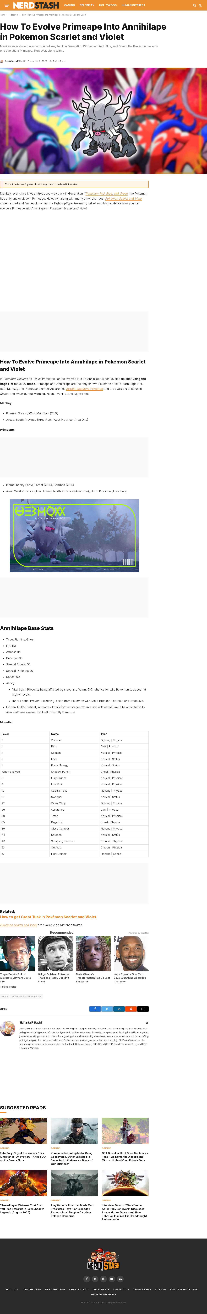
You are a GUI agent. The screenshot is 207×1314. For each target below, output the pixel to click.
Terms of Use (142, 1289)
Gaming (69, 5)
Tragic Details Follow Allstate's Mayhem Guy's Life (15, 978)
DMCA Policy (101, 1289)
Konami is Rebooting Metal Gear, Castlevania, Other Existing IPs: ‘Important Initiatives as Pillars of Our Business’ (72, 1158)
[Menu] (7, 5)
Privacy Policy (79, 1289)
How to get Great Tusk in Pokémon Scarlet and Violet (48, 917)
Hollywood (108, 5)
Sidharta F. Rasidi (16, 61)
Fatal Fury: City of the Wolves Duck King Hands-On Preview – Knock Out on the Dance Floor (23, 1157)
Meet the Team (55, 1289)
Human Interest (133, 5)
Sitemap (160, 1289)
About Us (11, 1289)
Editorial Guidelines (183, 1289)
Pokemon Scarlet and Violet (27, 996)
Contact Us (121, 1289)
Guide (5, 996)
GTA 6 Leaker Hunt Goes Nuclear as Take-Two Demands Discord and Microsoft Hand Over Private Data (125, 1157)
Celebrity (87, 5)
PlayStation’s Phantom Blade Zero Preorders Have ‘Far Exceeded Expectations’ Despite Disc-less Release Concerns (72, 1210)
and (107, 193)
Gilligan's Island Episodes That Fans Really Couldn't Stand (54, 978)
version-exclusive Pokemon (84, 388)
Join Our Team (31, 1289)
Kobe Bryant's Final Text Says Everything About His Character (130, 978)
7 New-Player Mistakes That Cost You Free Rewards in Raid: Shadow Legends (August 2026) (22, 1209)
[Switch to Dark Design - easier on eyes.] (200, 5)
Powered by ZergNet (139, 933)
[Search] (194, 5)
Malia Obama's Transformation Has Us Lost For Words (93, 978)
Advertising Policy (103, 1294)
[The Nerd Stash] (36, 5)
